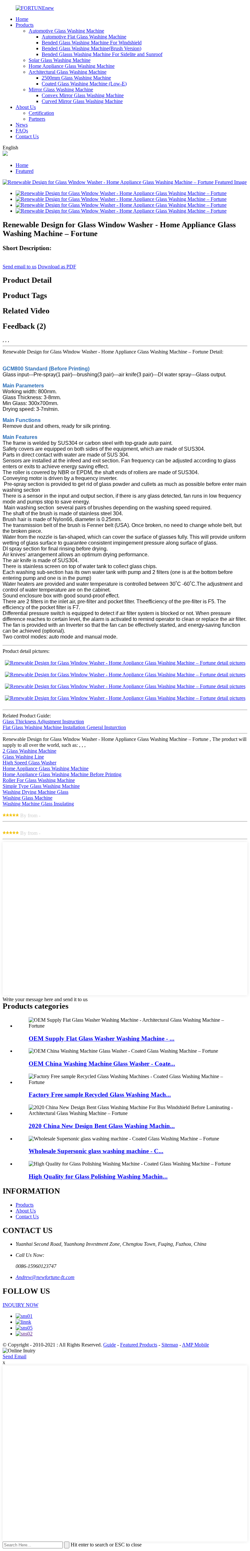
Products (25, 25)
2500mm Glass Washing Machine (76, 78)
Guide (109, 1345)
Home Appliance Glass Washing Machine (72, 66)
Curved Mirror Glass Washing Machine (82, 101)
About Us (26, 107)
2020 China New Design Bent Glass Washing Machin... (102, 1125)
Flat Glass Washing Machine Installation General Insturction (64, 727)
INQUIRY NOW (20, 1305)
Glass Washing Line (23, 757)
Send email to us (19, 266)
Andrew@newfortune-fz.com (45, 1277)
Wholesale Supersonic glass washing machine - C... (96, 1151)
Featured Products (138, 1345)
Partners (37, 119)
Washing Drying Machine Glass (35, 792)
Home (22, 19)
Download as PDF (57, 266)
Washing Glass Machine (27, 798)
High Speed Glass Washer (29, 762)
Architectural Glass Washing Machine (67, 72)
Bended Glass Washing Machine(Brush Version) (91, 48)
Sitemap (169, 1345)
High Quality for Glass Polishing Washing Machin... (98, 1176)
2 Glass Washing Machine (29, 751)
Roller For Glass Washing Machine (39, 780)
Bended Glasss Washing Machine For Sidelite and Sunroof (102, 54)
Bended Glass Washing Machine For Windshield (92, 42)
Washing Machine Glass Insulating (38, 803)
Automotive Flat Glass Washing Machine (84, 36)
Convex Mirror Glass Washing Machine (83, 95)
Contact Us (27, 136)
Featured (25, 171)
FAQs (22, 130)
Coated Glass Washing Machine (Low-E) (84, 83)
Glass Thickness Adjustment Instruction (43, 721)
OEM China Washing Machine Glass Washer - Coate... (102, 1063)
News (22, 125)
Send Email (14, 1356)
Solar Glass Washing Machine (59, 60)
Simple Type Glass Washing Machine (41, 786)
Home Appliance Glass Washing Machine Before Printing (62, 774)
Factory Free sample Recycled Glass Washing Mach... (100, 1094)
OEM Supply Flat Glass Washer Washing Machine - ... (101, 1038)
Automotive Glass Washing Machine (66, 31)
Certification (41, 113)
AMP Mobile (195, 1345)
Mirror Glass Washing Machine (61, 89)
